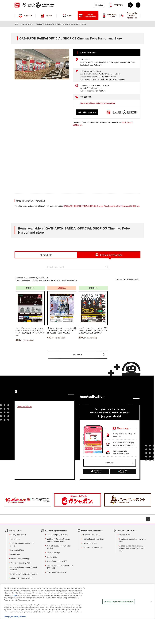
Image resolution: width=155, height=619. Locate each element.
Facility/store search (18, 535)
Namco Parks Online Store (93, 539)
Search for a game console (56, 530)
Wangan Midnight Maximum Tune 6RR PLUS (60, 566)
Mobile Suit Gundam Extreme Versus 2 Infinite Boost (58, 540)
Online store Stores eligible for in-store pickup (97, 103)
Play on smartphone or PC (92, 530)
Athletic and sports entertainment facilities (23, 568)
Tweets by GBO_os (24, 406)
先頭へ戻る (148, 519)
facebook (138, 5)
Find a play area (15, 530)
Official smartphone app (92, 547)
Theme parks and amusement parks (22, 544)
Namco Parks (124, 535)
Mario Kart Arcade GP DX (57, 561)
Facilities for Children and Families (23, 574)
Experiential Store (17, 550)
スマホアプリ (118, 5)
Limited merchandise (111, 255)
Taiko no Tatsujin (53, 553)
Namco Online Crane (91, 535)
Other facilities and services (21, 578)
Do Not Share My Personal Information (118, 601)
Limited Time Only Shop (19, 559)
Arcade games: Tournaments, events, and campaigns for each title (132, 548)
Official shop (15, 554)
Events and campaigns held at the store (132, 540)
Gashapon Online (90, 543)
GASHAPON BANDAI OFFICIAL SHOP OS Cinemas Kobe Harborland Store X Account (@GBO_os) (102, 206)
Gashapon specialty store (20, 563)
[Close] (151, 601)
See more (77, 354)
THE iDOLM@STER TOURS (57, 535)
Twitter (130, 5)
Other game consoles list (56, 572)
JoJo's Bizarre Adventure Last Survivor (58, 547)
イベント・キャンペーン (127, 530)
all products (46, 255)
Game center (15, 539)
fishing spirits (52, 557)
